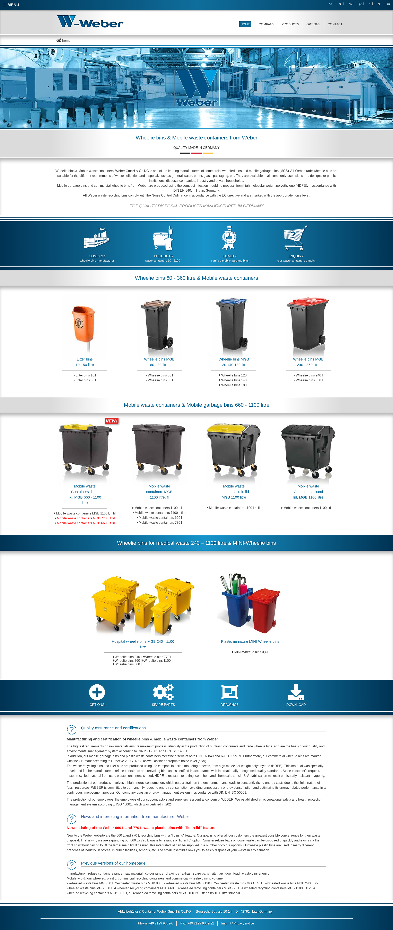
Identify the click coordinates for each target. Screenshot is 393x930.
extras (186, 873)
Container (149, 911)
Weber (249, 138)
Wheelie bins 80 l (160, 380)
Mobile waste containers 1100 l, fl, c (160, 512)
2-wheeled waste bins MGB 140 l (238, 883)
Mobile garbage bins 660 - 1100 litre (227, 405)
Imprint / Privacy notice (237, 923)
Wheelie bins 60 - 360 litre (165, 278)
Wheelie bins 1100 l (158, 660)
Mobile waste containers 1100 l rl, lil (235, 508)
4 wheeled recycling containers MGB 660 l (144, 888)
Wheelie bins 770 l (157, 657)
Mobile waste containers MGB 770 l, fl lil (86, 518)
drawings (172, 873)
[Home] (93, 21)
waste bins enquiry (255, 873)
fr (340, 4)
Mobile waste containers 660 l (160, 517)
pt (360, 4)
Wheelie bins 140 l (234, 380)
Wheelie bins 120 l (234, 375)
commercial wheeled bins (223, 171)
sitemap (217, 873)
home (65, 40)
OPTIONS (313, 24)
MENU (11, 5)
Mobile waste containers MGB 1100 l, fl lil (86, 513)
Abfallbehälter (128, 911)
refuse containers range (105, 873)
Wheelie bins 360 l (309, 380)
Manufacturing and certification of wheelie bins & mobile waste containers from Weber (142, 739)
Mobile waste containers (200, 138)
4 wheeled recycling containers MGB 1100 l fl (165, 893)
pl (379, 4)
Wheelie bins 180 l (234, 385)
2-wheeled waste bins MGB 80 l (138, 883)
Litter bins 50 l (86, 380)
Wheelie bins (151, 138)
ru (388, 4)
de (330, 4)
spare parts (201, 873)
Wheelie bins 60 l (160, 375)
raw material (134, 873)
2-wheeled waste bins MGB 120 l (188, 883)
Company (266, 24)
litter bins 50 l (232, 893)
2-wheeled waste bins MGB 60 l (90, 883)
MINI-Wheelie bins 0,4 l (251, 652)
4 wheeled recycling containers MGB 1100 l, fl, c (276, 888)
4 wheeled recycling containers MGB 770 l (209, 888)
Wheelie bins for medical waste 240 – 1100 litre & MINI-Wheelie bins (196, 543)
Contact (335, 24)
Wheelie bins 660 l (128, 664)
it (369, 4)
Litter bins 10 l (86, 375)
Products (290, 24)
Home (245, 24)
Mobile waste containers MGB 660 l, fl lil (86, 523)
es (350, 4)
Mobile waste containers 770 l (160, 522)
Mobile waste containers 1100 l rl (307, 508)
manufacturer (76, 873)
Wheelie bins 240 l (309, 375)
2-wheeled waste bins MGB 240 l (288, 883)
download (232, 873)
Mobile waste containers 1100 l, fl (158, 508)
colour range (154, 873)
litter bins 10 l (210, 893)
